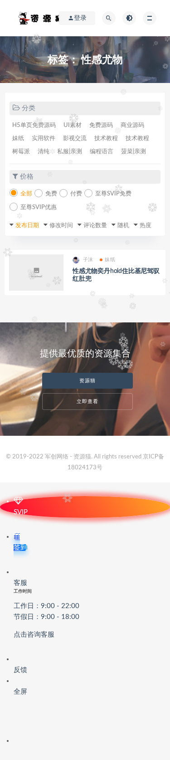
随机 (123, 226)
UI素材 (72, 125)
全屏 (20, 691)
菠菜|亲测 (133, 152)
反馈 (20, 670)
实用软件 (43, 138)
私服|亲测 (69, 152)
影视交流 (75, 138)
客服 (46, 609)
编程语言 (101, 152)
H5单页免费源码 (34, 125)
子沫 (88, 259)
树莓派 (21, 152)
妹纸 (18, 138)
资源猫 (87, 380)
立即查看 (87, 401)
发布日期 (27, 226)
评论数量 (95, 226)
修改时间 (61, 226)
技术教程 (106, 138)
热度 (145, 226)
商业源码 (132, 125)
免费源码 (101, 125)
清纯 (43, 152)
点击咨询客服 (34, 634)
